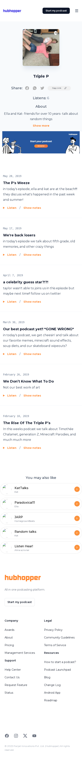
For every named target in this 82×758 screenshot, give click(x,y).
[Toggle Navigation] (77, 11)
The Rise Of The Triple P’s (26, 423)
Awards (9, 630)
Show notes (32, 208)
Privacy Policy (53, 630)
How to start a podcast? (60, 662)
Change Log (52, 685)
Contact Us (12, 677)
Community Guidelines (59, 637)
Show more (41, 125)
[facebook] (27, 88)
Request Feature (16, 685)
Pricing (9, 645)
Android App (52, 692)
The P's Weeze (16, 183)
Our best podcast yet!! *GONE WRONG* (38, 329)
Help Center (13, 669)
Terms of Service (55, 645)
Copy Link (56, 88)
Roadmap (50, 700)
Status (9, 692)
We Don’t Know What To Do (28, 381)
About (9, 637)
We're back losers (19, 235)
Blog (47, 677)
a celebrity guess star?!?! (25, 282)
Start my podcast (56, 10)
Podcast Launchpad (57, 669)
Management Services (20, 653)
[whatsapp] (34, 88)
